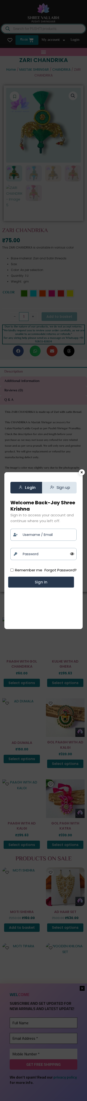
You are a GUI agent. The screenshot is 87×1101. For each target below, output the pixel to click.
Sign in (41, 582)
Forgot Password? (60, 570)
